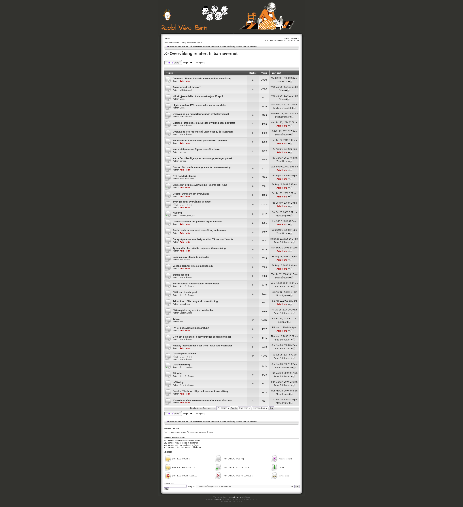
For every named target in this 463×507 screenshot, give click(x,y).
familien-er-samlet (282, 108)
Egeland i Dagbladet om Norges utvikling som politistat (204, 123)
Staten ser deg (181, 274)
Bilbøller (177, 373)
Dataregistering (181, 364)
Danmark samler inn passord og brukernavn (197, 221)
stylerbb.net (237, 497)
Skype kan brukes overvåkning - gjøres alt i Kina (200, 185)
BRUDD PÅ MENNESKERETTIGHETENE (200, 47)
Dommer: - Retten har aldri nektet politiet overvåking (202, 78)
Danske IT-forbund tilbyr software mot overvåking (200, 391)
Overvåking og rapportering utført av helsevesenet (201, 114)
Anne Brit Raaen (187, 179)
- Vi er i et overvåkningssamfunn (191, 328)
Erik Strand (185, 260)
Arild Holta (185, 81)
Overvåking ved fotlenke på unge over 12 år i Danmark (203, 131)
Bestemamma (186, 313)
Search (295, 38)
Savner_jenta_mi (187, 215)
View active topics (194, 42)
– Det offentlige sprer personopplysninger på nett (205, 158)
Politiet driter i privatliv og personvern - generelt (200, 140)
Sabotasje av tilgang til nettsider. (191, 257)
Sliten (282, 90)
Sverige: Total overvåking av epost (192, 201)
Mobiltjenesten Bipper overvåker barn (199, 149)
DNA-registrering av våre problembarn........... (198, 310)
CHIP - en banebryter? (185, 292)
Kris (181, 322)
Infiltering (178, 382)
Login (167, 38)
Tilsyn (176, 319)
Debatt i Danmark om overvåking (191, 193)
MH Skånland (186, 90)
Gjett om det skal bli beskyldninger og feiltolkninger (202, 336)
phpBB (219, 499)
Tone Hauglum (186, 367)
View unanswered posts (174, 42)
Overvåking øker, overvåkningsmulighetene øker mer (202, 400)
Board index (174, 47)
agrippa (183, 152)
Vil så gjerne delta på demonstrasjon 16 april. (198, 96)
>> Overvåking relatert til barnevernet (239, 47)
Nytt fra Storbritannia (184, 176)
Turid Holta (282, 81)
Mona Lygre (282, 215)
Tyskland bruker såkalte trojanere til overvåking (199, 248)
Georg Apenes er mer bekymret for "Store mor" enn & (203, 239)
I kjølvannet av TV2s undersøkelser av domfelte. (199, 105)
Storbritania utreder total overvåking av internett (199, 230)
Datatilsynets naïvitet (184, 353)
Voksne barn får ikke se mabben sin (193, 266)
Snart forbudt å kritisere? (187, 87)
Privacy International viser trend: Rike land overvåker (202, 345)
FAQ (286, 38)
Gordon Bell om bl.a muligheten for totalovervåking (202, 167)
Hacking (177, 212)
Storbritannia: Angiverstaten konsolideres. (196, 283)
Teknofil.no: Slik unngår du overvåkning (195, 301)
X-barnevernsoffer (282, 367)
